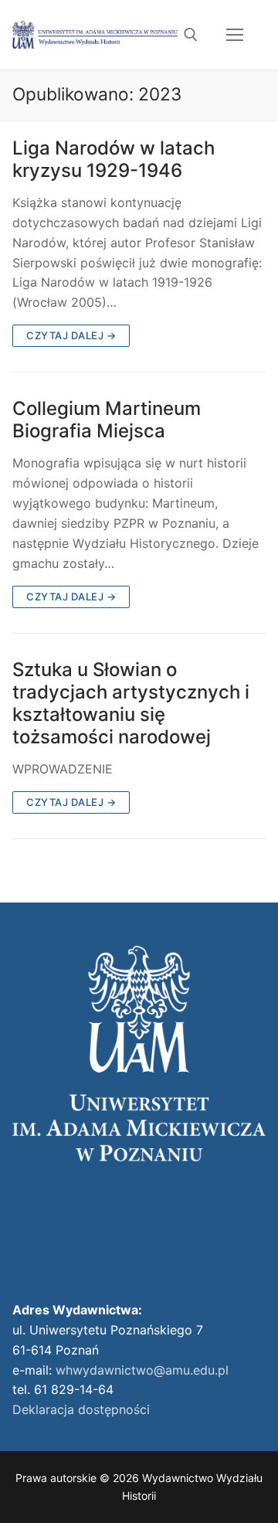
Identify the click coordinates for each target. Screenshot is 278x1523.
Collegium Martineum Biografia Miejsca (106, 419)
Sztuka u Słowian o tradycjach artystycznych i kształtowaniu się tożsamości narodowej (130, 703)
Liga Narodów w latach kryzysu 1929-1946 (113, 159)
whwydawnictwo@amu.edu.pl (142, 1370)
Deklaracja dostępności (81, 1409)
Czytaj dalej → (71, 335)
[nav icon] (234, 35)
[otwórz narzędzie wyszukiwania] (191, 35)
